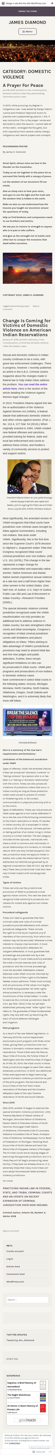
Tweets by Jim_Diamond (20, 1340)
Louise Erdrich (14, 1398)
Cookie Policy (14, 1443)
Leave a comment (11, 1231)
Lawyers (17, 346)
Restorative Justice (11, 96)
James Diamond (27, 22)
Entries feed (13, 1266)
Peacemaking (37, 93)
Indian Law (25, 93)
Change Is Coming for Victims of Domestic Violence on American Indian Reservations (27, 327)
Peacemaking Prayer (19, 306)
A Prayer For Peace (23, 85)
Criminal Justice (39, 90)
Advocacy (33, 339)
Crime (28, 90)
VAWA (23, 96)
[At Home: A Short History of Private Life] (43, 1411)
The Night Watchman (19, 1395)
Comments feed (15, 1274)
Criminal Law (24, 343)
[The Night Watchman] (43, 1400)
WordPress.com (15, 1281)
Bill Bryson (13, 1412)
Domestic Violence (11, 93)
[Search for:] (27, 1299)
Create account (15, 1251)
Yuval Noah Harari (15, 1390)
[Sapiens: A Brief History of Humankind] (43, 1388)
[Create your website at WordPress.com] (27, 3)
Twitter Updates (16, 1334)
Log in (9, 1258)
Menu (29, 31)
